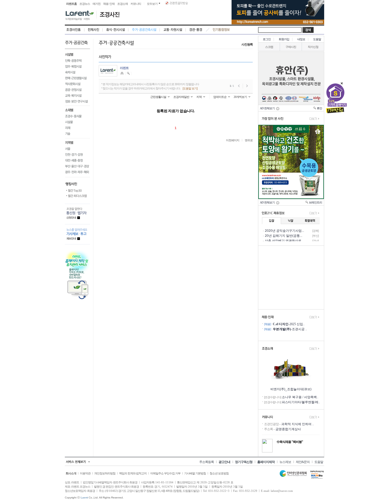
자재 (77, 128)
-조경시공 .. (290, 329)
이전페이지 (232, 140)
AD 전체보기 (268, 108)
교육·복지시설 (77, 95)
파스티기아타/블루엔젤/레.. (301, 402)
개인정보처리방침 (104, 473)
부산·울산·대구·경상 (77, 166)
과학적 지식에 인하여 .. (297, 424)
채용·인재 (109, 3)
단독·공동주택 (77, 60)
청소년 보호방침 (219, 473)
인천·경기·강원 (77, 155)
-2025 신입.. (289, 324)
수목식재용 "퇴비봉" (290, 442)
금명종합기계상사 (288, 429)
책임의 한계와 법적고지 (133, 473)
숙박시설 (77, 72)
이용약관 (85, 473)
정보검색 (128, 73)
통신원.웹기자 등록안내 (77, 214)
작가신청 (313, 46)
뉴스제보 (285, 462)
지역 (199, 96)
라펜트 (124, 68)
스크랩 (269, 46)
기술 (77, 135)
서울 (77, 149)
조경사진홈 (74, 30)
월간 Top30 (77, 190)
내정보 (301, 39)
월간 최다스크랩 (77, 196)
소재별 (77, 109)
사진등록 (247, 44)
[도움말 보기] (190, 88)
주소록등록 (206, 462)
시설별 (77, 54)
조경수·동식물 (77, 116)
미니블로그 (122, 73)
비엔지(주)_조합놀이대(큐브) (290, 389)
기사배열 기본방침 (195, 473)
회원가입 (284, 39)
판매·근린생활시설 (77, 78)
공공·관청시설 (77, 90)
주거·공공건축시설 (144, 30)
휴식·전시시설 (115, 30)
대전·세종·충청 (77, 161)
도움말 (317, 39)
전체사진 (93, 30)
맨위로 (249, 140)
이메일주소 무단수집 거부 (165, 473)
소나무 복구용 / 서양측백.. (300, 397)
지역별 (77, 142)
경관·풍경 (196, 30)
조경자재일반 (181, 96)
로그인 (267, 39)
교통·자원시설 (173, 30)
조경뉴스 (84, 3)
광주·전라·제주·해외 (77, 173)
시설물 (77, 122)
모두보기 (152, 3)
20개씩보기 (240, 96)
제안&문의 (303, 462)
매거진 (97, 3)
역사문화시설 (77, 84)
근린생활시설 (158, 96)
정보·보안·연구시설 (77, 102)
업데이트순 (220, 96)
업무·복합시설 (77, 66)
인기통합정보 (221, 30)
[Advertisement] (291, 277)
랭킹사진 (77, 182)
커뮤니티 (135, 3)
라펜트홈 (71, 3)
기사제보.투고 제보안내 (77, 234)
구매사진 (291, 46)
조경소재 (122, 3)
